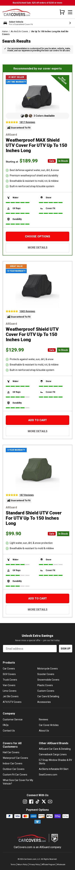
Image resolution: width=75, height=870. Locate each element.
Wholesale (61, 864)
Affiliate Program (48, 864)
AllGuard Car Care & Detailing (55, 748)
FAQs (6, 725)
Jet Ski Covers (10, 696)
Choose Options (37, 236)
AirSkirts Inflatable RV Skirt (53, 769)
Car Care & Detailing (48, 696)
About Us (44, 730)
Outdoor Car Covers (13, 769)
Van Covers (9, 685)
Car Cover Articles (49, 725)
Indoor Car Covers (12, 763)
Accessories (44, 702)
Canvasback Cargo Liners (53, 754)
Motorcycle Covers (47, 668)
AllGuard (44, 847)
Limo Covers (9, 690)
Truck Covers (10, 679)
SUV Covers (9, 674)
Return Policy (22, 864)
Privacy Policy (34, 864)
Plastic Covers (45, 685)
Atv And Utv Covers (19, 31)
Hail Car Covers (11, 752)
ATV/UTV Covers (12, 702)
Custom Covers (45, 690)
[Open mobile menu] (70, 12)
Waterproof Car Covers (15, 758)
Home (5, 31)
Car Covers (9, 668)
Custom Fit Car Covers (15, 774)
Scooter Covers (45, 674)
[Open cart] (62, 12)
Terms (13, 864)
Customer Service (12, 719)
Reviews (43, 719)
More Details (37, 247)
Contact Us (9, 730)
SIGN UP (65, 648)
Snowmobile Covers (48, 679)
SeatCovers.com (48, 774)
